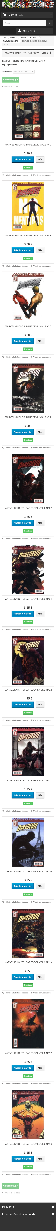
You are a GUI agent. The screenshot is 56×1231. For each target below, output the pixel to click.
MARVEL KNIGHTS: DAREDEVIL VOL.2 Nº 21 (28, 780)
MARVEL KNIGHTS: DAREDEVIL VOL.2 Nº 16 (28, 1144)
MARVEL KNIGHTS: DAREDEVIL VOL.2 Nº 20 (28, 871)
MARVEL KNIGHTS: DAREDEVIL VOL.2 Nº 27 (28, 508)
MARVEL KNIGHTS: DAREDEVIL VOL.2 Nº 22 (28, 690)
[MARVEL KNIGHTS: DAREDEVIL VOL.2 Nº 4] (28, 388)
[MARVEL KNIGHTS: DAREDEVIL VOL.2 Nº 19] (28, 933)
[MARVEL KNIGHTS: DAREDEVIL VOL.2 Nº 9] (28, 115)
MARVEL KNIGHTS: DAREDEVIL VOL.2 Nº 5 (28, 326)
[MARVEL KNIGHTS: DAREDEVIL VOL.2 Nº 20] (28, 842)
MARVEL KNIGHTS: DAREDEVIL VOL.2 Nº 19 (28, 962)
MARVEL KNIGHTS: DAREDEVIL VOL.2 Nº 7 (28, 235)
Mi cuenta (8, 1206)
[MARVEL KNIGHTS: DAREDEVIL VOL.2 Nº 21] (28, 751)
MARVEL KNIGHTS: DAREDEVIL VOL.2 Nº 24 (28, 599)
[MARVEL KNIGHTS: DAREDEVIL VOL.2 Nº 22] (28, 660)
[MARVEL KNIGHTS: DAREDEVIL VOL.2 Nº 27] (28, 478)
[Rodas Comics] (28, 4)
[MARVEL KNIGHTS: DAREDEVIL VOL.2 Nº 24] (28, 569)
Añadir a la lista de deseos (16, 175)
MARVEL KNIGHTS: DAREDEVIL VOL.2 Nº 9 (28, 144)
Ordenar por (7, 71)
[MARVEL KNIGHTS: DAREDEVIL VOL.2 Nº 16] (28, 1114)
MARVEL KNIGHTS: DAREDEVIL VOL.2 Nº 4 (28, 417)
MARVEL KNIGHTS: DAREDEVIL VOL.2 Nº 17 (28, 1053)
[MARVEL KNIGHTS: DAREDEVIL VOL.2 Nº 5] (28, 297)
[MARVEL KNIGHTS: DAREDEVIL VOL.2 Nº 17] (28, 1023)
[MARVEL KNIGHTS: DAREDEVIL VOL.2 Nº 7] (28, 206)
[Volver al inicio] (4, 37)
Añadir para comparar (42, 175)
